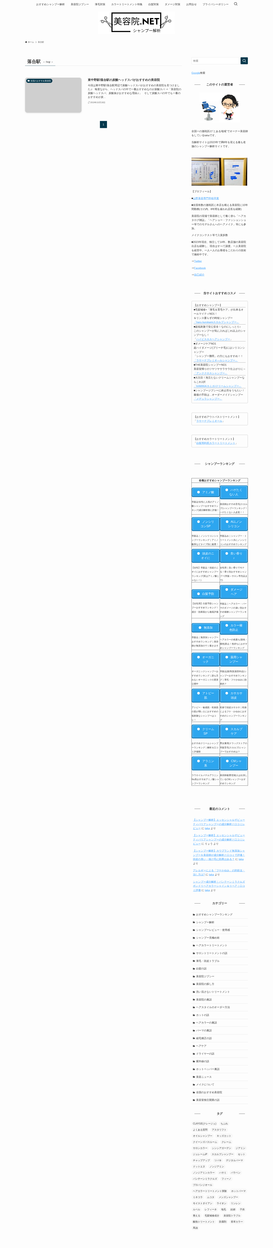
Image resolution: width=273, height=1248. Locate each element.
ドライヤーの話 (205, 1053)
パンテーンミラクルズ (205, 1178)
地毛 (223, 1209)
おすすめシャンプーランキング (214, 914)
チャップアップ (201, 1160)
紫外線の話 (202, 1061)
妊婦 (232, 1209)
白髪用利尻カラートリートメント (215, 443)
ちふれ (224, 1123)
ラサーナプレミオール (209, 420)
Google (195, 72)
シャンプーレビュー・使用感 (213, 929)
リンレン (235, 1203)
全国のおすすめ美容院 (209, 1092)
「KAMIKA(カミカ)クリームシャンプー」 (218, 385)
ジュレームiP (200, 1154)
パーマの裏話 (204, 1030)
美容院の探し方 (205, 983)
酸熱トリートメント (204, 1221)
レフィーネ (211, 1209)
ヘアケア (201, 1045)
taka (207, 828)
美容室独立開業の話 (208, 1099)
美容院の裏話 (204, 999)
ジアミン (240, 1148)
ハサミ (222, 1172)
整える (196, 1215)
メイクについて (205, 1084)
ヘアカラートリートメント (211, 945)
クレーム (226, 1142)
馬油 (195, 1227)
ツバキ (218, 1160)
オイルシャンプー (202, 1135)
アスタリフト (219, 1129)
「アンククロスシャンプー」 (211, 373)
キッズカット (224, 1135)
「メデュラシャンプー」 (208, 398)
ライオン (221, 1203)
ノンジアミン (216, 1166)
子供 (242, 1209)
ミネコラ (198, 1197)
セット (241, 1154)
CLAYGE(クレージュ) (204, 1123)
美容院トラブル (232, 1215)
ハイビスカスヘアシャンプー (213, 339)
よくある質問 (200, 1129)
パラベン (235, 1172)
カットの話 (202, 1014)
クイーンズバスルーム (205, 1142)
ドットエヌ (199, 1166)
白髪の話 (201, 968)
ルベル (196, 1209)
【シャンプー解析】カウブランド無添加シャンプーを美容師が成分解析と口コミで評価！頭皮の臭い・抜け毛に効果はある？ (219, 855)
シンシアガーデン (221, 1148)
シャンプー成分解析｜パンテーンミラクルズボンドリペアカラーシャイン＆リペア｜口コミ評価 (219, 886)
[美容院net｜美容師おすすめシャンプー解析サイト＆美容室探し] (136, 23)
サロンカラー (200, 1148)
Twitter (198, 261)
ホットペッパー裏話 (208, 1069)
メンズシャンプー (228, 1197)
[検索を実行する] (244, 60)
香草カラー (237, 1221)
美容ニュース (204, 1076)
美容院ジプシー (205, 976)
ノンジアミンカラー (204, 1172)
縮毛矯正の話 (204, 1038)
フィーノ (226, 1178)
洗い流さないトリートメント (213, 991)
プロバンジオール (202, 1185)
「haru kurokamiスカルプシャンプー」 (216, 322)
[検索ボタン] (236, 4)
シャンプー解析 (205, 922)
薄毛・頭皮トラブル (208, 960)
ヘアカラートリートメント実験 (210, 1191)
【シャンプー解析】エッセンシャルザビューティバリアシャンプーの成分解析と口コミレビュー (219, 824)
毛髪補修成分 (212, 1215)
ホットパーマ (238, 1191)
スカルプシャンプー (222, 1154)
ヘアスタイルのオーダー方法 (213, 1007)
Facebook (200, 267)
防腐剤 (222, 1221)
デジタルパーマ (234, 1160)
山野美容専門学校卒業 (206, 198)
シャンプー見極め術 (208, 937)
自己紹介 (199, 274)
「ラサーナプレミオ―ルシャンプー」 (216, 360)
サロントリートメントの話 (211, 953)
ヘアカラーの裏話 (206, 1022)
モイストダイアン (202, 1203)
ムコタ (210, 1197)
